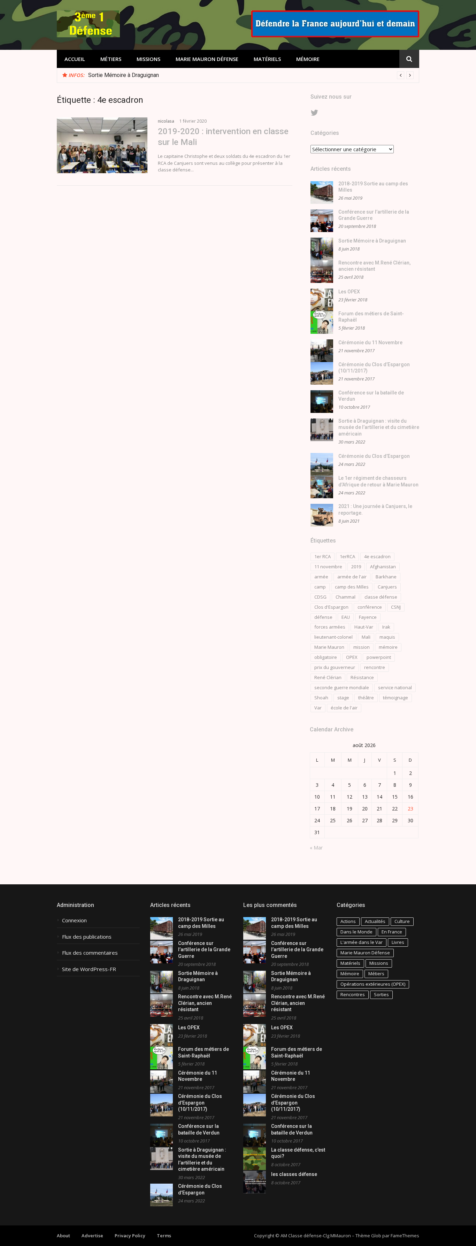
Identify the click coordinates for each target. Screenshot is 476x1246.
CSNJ (396, 607)
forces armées (329, 627)
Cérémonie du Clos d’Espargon (374, 456)
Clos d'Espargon (331, 607)
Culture (402, 921)
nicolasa (166, 121)
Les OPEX (349, 291)
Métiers (110, 58)
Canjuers (387, 587)
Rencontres (352, 994)
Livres (398, 942)
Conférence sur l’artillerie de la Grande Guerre (204, 949)
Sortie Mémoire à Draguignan (123, 75)
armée (321, 577)
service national (395, 687)
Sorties (381, 994)
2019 (356, 566)
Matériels (267, 58)
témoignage (395, 697)
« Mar (316, 847)
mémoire (388, 647)
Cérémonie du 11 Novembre (370, 342)
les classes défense (294, 1174)
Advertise (92, 1235)
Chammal (345, 597)
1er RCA (322, 556)
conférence (370, 607)
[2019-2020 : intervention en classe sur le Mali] (102, 145)
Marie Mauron (329, 647)
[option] (251, 75)
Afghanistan (383, 566)
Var (318, 708)
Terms (164, 1235)
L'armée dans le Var (361, 942)
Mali (366, 637)
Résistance (362, 677)
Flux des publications (87, 936)
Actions (348, 921)
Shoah (321, 697)
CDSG (320, 597)
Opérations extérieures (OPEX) (372, 984)
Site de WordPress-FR (89, 969)
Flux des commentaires (90, 952)
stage (343, 697)
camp (320, 587)
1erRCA (347, 556)
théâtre (366, 697)
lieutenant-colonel (333, 637)
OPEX (352, 657)
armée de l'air (352, 577)
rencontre (374, 667)
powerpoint (379, 657)
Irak (386, 627)
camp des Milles (352, 587)
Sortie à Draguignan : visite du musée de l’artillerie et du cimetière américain (378, 427)
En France (392, 932)
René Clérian (327, 677)
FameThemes (405, 1235)
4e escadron (377, 556)
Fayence (368, 617)
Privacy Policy (130, 1235)
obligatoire (325, 657)
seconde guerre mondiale (341, 687)
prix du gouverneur (334, 667)
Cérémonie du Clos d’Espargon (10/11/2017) (200, 1102)
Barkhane (386, 577)
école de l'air (344, 708)
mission (361, 647)
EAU (345, 617)
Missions (148, 58)
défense (323, 617)
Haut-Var (363, 627)
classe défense (380, 597)
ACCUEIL (74, 58)
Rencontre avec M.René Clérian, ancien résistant (205, 1003)
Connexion (74, 920)
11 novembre (328, 566)
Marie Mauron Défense (207, 58)
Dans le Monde (356, 932)
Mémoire (308, 58)
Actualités (375, 921)
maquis (387, 637)
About (63, 1235)
